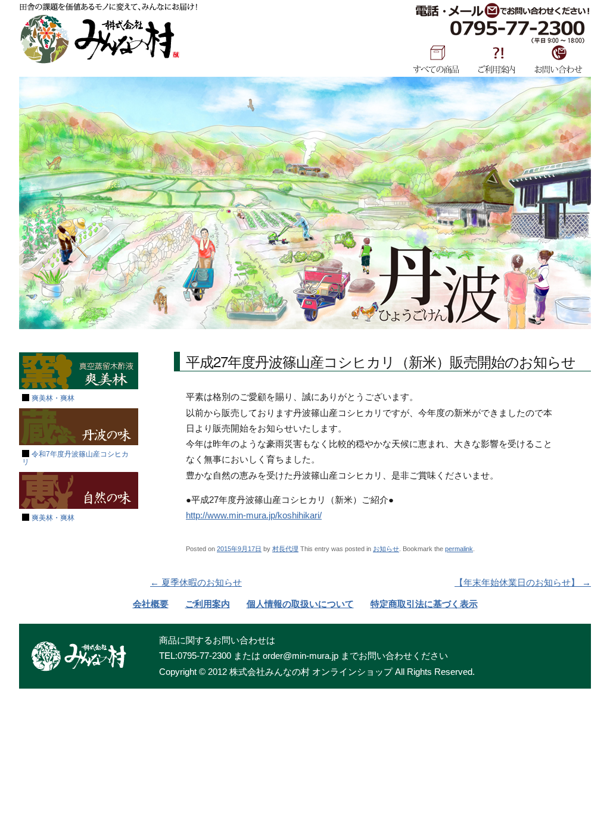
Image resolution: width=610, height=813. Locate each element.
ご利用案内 (497, 59)
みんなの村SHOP (99, 39)
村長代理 (285, 548)
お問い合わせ (558, 59)
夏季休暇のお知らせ (196, 582)
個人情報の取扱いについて (300, 604)
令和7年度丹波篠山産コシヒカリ (75, 458)
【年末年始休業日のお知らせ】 (523, 582)
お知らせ (386, 548)
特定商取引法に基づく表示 (424, 604)
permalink (459, 548)
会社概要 (151, 604)
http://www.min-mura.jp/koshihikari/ (254, 515)
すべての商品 (436, 59)
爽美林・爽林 (53, 398)
